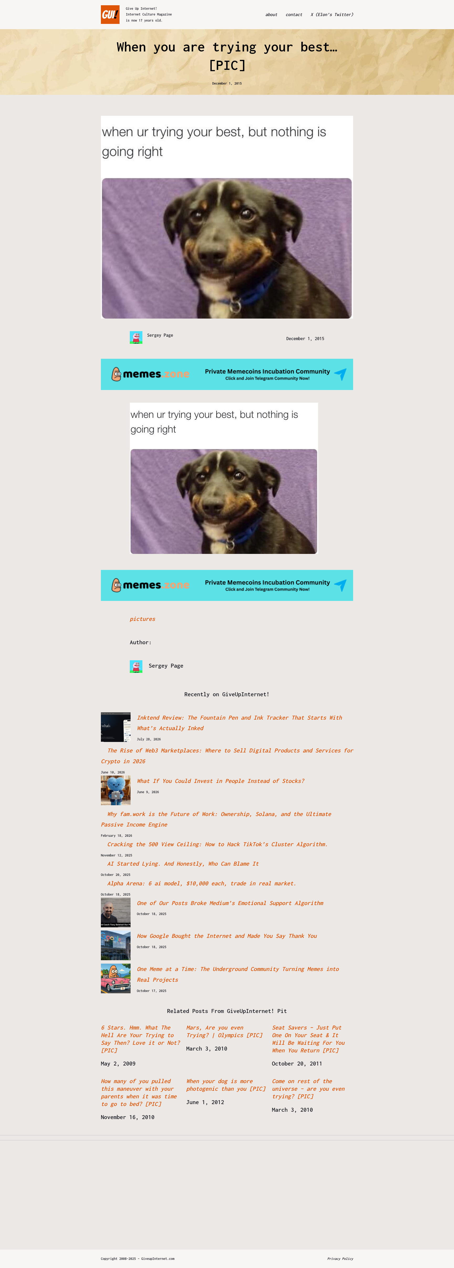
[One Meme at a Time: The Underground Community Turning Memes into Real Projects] (116, 978)
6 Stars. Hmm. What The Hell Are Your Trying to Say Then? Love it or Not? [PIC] (140, 1038)
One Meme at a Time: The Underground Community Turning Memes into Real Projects (238, 974)
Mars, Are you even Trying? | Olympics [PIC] (224, 1031)
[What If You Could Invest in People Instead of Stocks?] (116, 790)
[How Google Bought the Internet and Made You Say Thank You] (116, 945)
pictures (142, 618)
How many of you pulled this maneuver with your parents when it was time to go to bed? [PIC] (139, 1092)
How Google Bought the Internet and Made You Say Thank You (227, 935)
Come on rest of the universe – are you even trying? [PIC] (308, 1089)
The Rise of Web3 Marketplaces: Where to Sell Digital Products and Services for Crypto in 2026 (227, 756)
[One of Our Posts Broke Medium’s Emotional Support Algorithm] (116, 912)
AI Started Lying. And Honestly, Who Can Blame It (183, 863)
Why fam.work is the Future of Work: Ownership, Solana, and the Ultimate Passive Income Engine (216, 819)
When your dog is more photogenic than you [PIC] (225, 1085)
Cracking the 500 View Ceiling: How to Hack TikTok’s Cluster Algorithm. (217, 844)
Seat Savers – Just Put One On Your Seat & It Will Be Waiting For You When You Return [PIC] (308, 1038)
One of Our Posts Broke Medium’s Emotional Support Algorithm (230, 903)
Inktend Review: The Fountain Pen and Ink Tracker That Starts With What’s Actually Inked (239, 723)
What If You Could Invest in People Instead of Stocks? (220, 780)
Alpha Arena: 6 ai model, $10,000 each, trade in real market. (201, 883)
